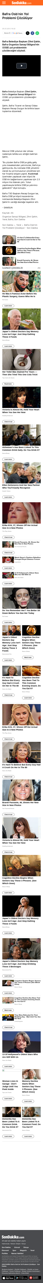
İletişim (18, 1244)
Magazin (23, 1250)
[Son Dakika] (21, 2)
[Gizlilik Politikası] (20, 1269)
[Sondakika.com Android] (21, 1278)
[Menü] (4, 2)
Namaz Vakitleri (17, 1253)
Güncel (17, 1247)
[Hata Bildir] (25, 1273)
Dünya (26, 1247)
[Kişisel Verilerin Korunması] (31, 1271)
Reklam (13, 1244)
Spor (14, 1250)
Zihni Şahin (30, 91)
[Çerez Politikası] (15, 1271)
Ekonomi (5, 1250)
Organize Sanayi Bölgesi (20, 94)
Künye (24, 1244)
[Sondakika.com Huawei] (35, 1278)
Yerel (32, 1250)
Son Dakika (6, 1247)
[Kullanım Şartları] (7, 1269)
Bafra (5, 91)
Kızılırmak (33, 174)
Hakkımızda (6, 1244)
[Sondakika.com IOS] (8, 1278)
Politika (5, 1253)
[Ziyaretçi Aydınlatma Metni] (11, 1273)
